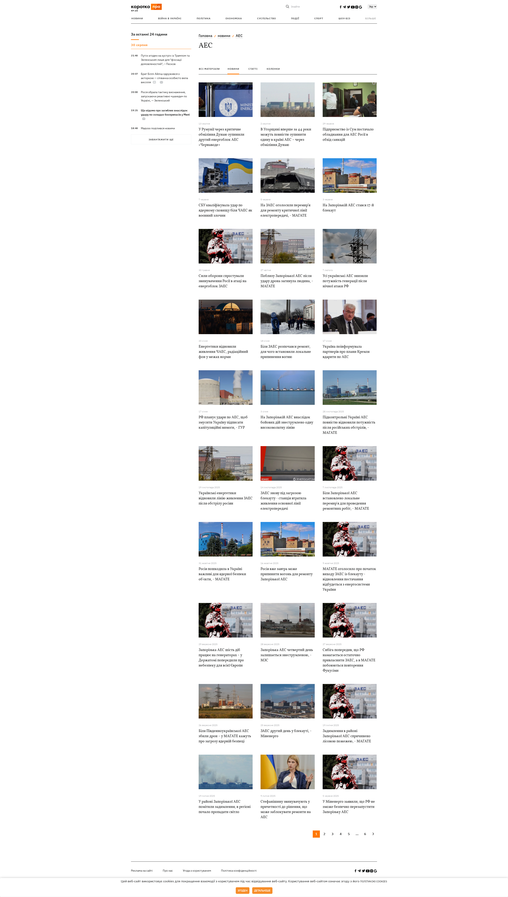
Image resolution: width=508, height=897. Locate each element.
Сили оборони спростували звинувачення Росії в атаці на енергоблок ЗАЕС (222, 281)
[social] (340, 7)
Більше (370, 18)
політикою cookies (373, 881)
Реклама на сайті (142, 870)
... (357, 834)
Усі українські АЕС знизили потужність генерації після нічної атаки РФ (345, 281)
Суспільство (266, 18)
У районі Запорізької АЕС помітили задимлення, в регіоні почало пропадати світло (225, 807)
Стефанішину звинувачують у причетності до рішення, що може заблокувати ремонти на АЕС (286, 809)
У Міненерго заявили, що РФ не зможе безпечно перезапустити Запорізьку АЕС (349, 807)
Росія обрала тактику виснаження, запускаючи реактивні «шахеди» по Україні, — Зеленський (164, 96)
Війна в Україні (169, 18)
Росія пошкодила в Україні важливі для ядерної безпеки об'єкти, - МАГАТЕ (222, 574)
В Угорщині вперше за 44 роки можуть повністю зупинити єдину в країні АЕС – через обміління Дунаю (286, 137)
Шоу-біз (344, 18)
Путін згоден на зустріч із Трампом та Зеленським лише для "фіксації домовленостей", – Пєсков (165, 60)
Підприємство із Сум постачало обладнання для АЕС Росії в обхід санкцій (348, 134)
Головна (205, 35)
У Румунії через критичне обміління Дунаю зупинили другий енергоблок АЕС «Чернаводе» (221, 137)
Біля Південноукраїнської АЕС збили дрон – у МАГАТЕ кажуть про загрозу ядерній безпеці (225, 736)
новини (224, 35)
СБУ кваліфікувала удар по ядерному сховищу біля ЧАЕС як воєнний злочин (225, 210)
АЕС (239, 35)
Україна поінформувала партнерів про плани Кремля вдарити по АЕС (346, 352)
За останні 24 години (149, 34)
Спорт (318, 18)
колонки (273, 68)
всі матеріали (209, 68)
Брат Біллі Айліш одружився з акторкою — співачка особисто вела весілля (164, 78)
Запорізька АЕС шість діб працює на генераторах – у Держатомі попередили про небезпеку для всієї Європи (221, 658)
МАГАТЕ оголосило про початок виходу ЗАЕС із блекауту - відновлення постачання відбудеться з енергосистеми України (349, 579)
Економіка (234, 18)
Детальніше (262, 890)
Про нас (168, 870)
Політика (204, 18)
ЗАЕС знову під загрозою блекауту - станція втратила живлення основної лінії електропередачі (283, 501)
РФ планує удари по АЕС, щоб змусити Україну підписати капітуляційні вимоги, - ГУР (223, 422)
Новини (137, 18)
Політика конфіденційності (239, 870)
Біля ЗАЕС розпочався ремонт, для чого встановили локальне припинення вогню (286, 352)
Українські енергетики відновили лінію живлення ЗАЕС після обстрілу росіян (226, 498)
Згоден (242, 890)
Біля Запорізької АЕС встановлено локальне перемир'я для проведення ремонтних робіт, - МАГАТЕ (346, 501)
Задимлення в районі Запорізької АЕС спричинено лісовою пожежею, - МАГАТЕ (347, 736)
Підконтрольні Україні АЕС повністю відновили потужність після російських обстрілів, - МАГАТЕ (349, 425)
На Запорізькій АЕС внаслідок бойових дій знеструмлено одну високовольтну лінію (287, 422)
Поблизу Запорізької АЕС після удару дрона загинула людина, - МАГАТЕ (287, 281)
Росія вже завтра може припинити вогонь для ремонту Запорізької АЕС (287, 574)
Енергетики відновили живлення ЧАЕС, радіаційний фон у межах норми (223, 352)
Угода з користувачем (197, 870)
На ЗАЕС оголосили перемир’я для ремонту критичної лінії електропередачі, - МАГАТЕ (285, 210)
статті (253, 68)
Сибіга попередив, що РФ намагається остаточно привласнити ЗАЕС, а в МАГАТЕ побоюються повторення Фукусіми (349, 660)
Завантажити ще (161, 139)
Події (295, 18)
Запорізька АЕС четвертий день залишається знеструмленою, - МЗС (287, 655)
